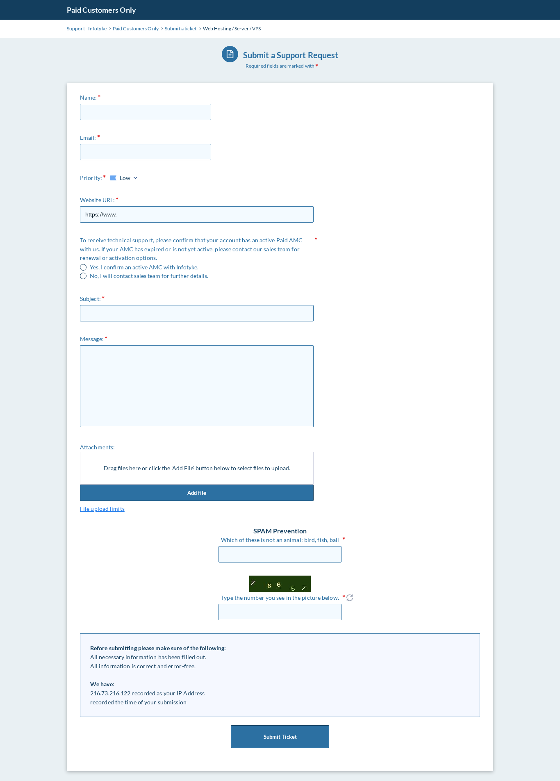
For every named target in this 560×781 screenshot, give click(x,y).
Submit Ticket (280, 736)
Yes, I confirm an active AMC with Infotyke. (144, 267)
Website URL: (97, 199)
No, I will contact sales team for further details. (149, 276)
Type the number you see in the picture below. (280, 597)
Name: (88, 97)
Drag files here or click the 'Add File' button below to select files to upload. (197, 468)
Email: (88, 137)
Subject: (90, 298)
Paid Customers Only (101, 9)
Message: (92, 338)
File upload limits (102, 508)
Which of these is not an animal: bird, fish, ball (280, 539)
